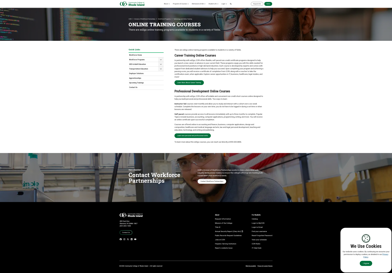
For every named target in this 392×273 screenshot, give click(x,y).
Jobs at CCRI (220, 240)
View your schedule (259, 240)
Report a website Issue (223, 248)
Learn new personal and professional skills (192, 136)
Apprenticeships (135, 78)
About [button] (166, 4)
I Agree (366, 263)
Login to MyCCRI (258, 223)
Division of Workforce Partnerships (144, 19)
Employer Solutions (136, 73)
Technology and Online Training (182, 19)
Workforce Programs (164, 19)
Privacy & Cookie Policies (265, 266)
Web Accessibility (251, 266)
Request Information (223, 219)
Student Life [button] (213, 4)
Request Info (257, 4)
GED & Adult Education (137, 64)
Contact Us (133, 87)
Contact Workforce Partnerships (211, 181)
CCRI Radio (256, 244)
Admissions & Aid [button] (198, 4)
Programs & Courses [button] (180, 4)
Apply (268, 4)
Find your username (259, 231)
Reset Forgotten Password (262, 235)
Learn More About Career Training (189, 83)
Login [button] (223, 4)
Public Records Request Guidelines (228, 235)
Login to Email (257, 227)
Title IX (217, 227)
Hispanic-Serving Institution (225, 244)
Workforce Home (135, 55)
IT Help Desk (256, 248)
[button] (230, 4)
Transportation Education (138, 69)
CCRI (130, 19)
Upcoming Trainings (136, 83)
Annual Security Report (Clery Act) (228, 231)
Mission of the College (223, 223)
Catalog (255, 219)
